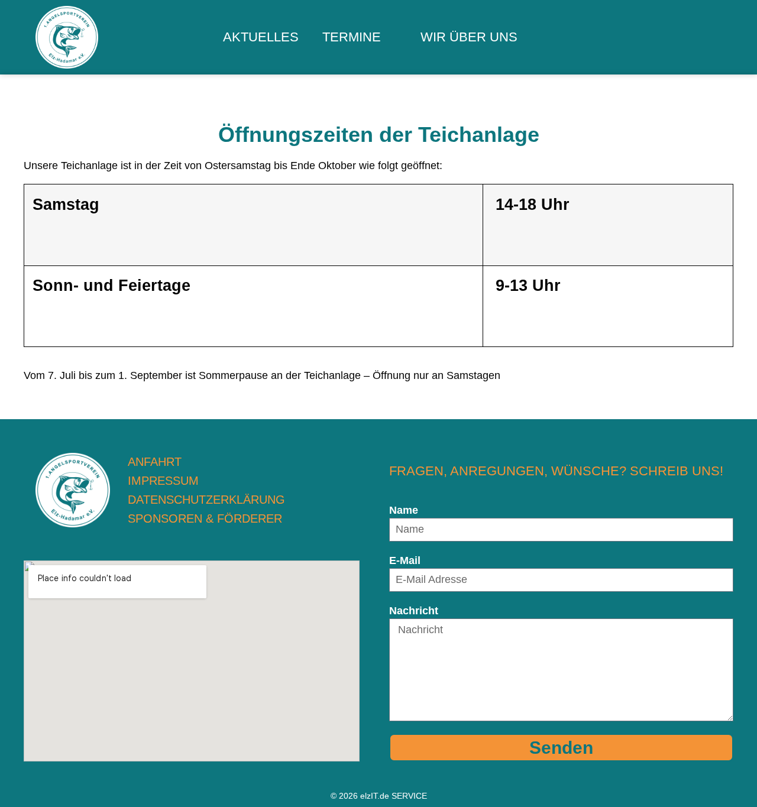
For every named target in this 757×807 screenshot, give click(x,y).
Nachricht (413, 611)
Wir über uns (468, 37)
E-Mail (404, 560)
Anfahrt (155, 461)
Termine (351, 37)
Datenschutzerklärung (206, 499)
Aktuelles (261, 37)
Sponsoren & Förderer (205, 518)
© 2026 (379, 795)
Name (403, 510)
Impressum (163, 480)
